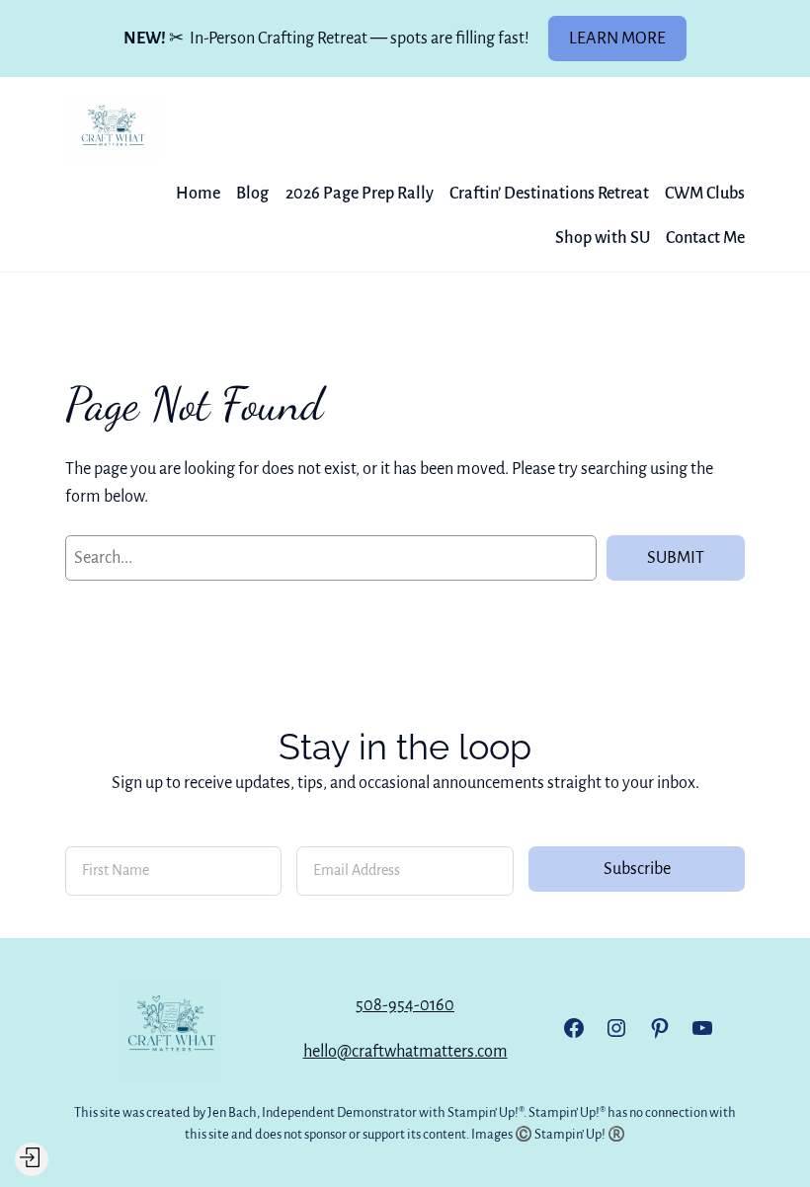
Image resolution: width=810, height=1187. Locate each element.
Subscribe (637, 868)
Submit (675, 557)
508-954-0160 (405, 1004)
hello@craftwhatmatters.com (405, 1051)
